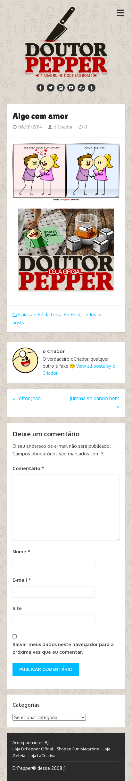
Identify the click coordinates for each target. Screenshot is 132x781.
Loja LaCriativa (42, 755)
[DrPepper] (66, 41)
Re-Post (72, 314)
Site (17, 608)
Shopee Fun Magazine (77, 748)
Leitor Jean (26, 398)
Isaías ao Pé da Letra (40, 314)
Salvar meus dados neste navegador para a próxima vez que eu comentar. (63, 648)
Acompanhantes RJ (30, 742)
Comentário (28, 468)
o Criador (62, 126)
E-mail (21, 580)
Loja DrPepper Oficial (32, 748)
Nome (21, 552)
